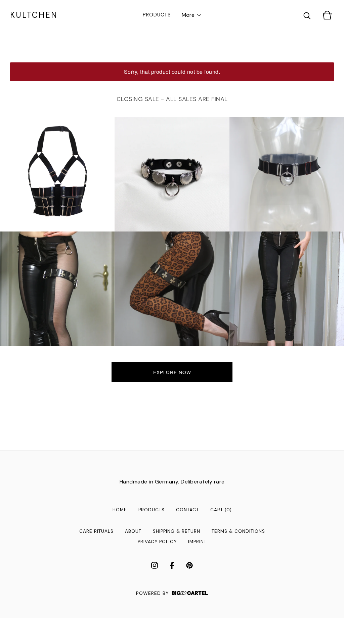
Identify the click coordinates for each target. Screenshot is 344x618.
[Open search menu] (307, 15)
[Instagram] (154, 565)
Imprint (197, 542)
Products (157, 15)
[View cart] (327, 15)
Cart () (221, 510)
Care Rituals (96, 531)
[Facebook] (172, 565)
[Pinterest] (189, 565)
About (133, 531)
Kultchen (34, 15)
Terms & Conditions (238, 531)
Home (120, 510)
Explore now (172, 372)
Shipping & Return (176, 531)
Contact (187, 510)
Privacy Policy (157, 542)
